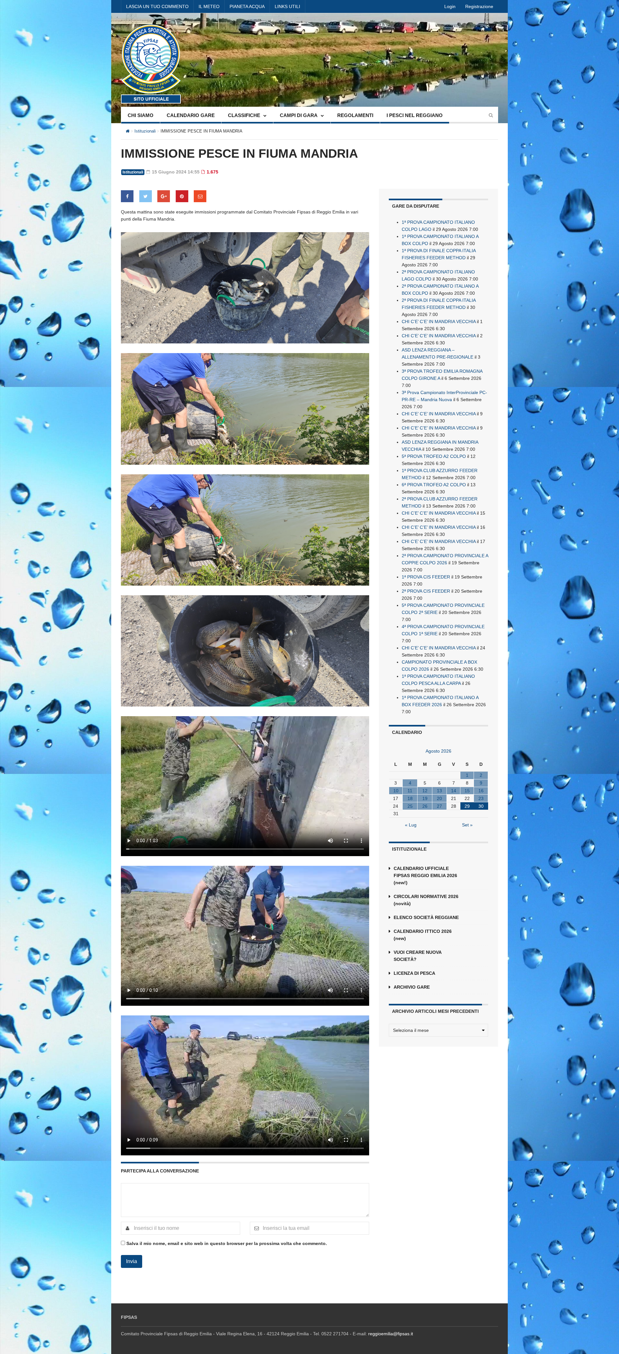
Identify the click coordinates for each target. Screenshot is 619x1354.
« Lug (411, 824)
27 (439, 806)
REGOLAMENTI (355, 115)
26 (424, 806)
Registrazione (479, 6)
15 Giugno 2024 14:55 (175, 171)
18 (410, 798)
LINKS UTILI (287, 6)
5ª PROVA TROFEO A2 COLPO (434, 456)
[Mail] (200, 196)
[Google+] (163, 196)
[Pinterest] (182, 196)
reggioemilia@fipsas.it (390, 1333)
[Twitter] (145, 196)
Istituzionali (145, 131)
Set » (467, 824)
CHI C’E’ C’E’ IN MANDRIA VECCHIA (439, 321)
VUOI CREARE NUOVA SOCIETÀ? (417, 956)
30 (481, 806)
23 (481, 798)
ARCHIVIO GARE (412, 987)
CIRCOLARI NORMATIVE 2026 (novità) (426, 900)
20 (439, 798)
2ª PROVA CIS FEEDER (426, 591)
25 (410, 806)
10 (395, 790)
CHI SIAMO (140, 115)
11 (410, 790)
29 (467, 806)
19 (424, 798)
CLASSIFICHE (244, 115)
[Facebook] (127, 196)
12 (424, 790)
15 (467, 790)
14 (453, 790)
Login (450, 6)
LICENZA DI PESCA (414, 973)
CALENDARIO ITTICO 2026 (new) (423, 935)
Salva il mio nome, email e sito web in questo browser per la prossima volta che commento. (226, 1243)
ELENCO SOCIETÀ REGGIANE (426, 917)
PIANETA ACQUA (247, 6)
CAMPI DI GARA (299, 115)
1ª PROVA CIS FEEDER (426, 576)
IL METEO (209, 6)
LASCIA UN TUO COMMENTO (157, 6)
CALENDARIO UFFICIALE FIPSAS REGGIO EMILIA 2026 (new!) (425, 875)
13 (439, 790)
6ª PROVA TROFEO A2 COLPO (434, 484)
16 (481, 790)
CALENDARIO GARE (191, 115)
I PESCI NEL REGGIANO (415, 115)
